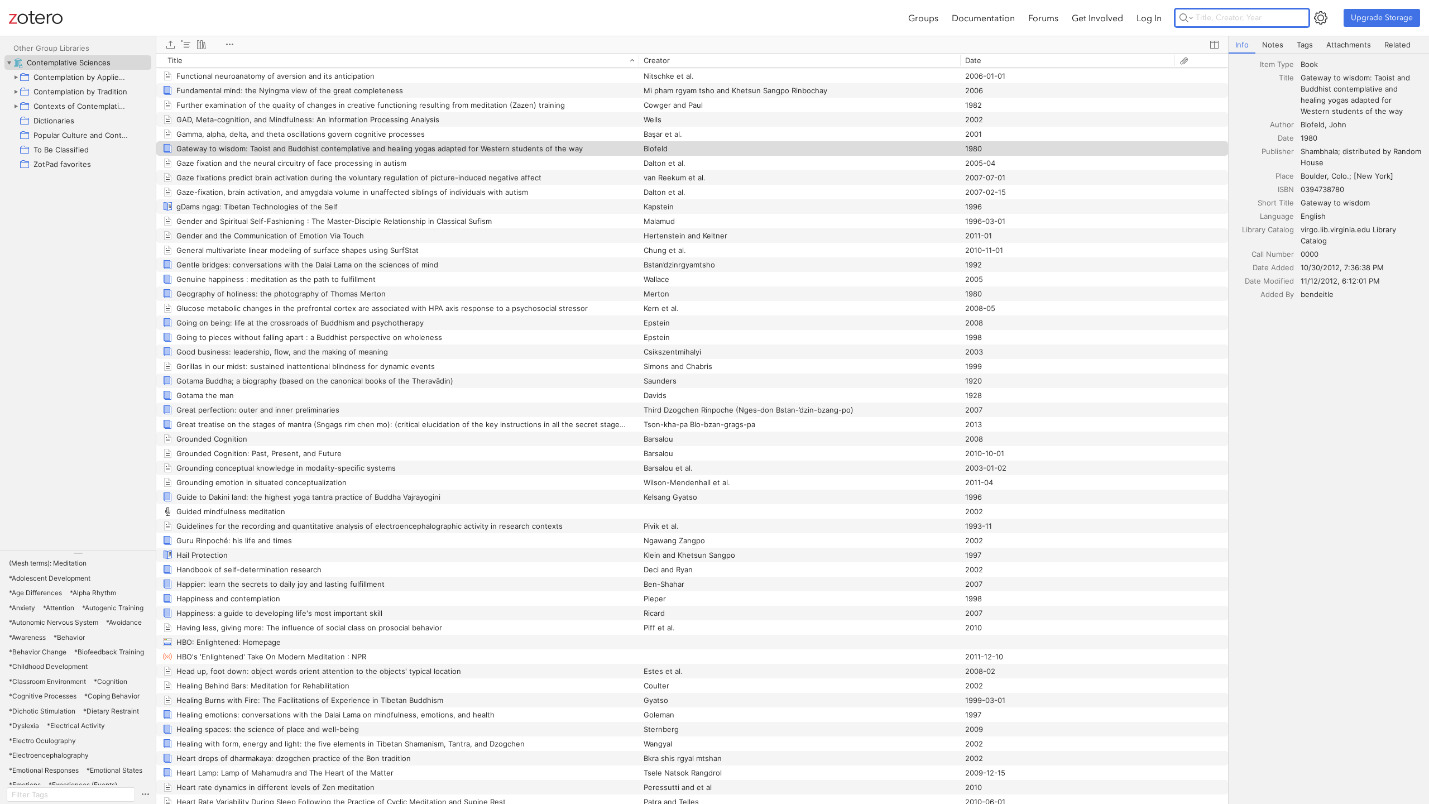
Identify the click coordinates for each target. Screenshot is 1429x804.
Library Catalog (1268, 229)
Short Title (1276, 202)
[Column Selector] (1214, 44)
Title (1286, 77)
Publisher (1278, 151)
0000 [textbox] (1309, 254)
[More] (229, 44)
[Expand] (15, 77)
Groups (923, 17)
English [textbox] (1313, 216)
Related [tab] (1397, 44)
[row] (692, 60)
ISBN (1286, 189)
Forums (1043, 17)
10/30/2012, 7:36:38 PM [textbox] (1342, 267)
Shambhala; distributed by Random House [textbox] (1362, 157)
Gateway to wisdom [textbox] (1335, 202)
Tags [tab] (1305, 44)
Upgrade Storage (1382, 17)
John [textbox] (1337, 124)
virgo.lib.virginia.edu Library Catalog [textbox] (1349, 235)
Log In (1149, 17)
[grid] (692, 428)
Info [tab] (1242, 44)
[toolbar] (692, 44)
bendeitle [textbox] (1317, 294)
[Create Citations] (186, 44)
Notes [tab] (1272, 44)
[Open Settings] (1320, 17)
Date (1286, 137)
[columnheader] (397, 60)
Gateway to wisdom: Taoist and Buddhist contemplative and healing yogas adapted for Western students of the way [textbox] (1356, 94)
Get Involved (1097, 17)
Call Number (1272, 254)
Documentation (983, 17)
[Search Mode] (1186, 18)
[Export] (170, 44)
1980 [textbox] (1309, 137)
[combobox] (1361, 64)
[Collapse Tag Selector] (78, 553)
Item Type (1277, 64)
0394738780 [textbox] (1322, 189)
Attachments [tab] (1348, 44)
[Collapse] (8, 62)
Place (1284, 175)
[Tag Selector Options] (145, 794)
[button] (48, 563)
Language (1277, 216)
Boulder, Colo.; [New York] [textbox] (1347, 175)
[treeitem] (77, 62)
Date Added (1273, 267)
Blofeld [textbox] (1313, 124)
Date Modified (1269, 280)
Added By (1277, 294)
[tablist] (1329, 45)
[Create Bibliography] (201, 44)
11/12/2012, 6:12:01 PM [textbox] (1340, 280)
